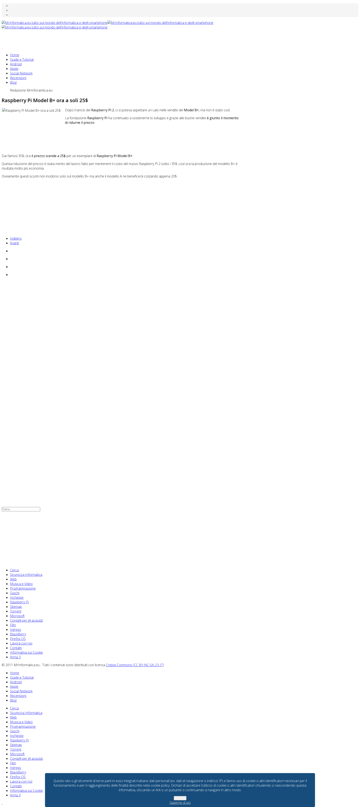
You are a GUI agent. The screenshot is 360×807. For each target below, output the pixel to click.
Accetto (180, 798)
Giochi (14, 593)
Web (13, 579)
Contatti (16, 648)
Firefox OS (18, 638)
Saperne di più (180, 802)
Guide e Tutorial (22, 59)
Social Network (21, 73)
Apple (14, 68)
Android (16, 64)
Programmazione (23, 588)
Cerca (14, 570)
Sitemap (16, 606)
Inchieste (17, 597)
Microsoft (17, 616)
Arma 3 (15, 657)
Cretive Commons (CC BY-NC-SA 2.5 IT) (135, 665)
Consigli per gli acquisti (26, 620)
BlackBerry (18, 634)
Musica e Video (21, 583)
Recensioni (18, 78)
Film (13, 625)
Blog (13, 82)
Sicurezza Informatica (26, 574)
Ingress (15, 629)
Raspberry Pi (19, 602)
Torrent (15, 611)
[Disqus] (120, 337)
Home (14, 55)
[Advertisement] (77, 39)
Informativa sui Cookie (26, 652)
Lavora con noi (21, 643)
